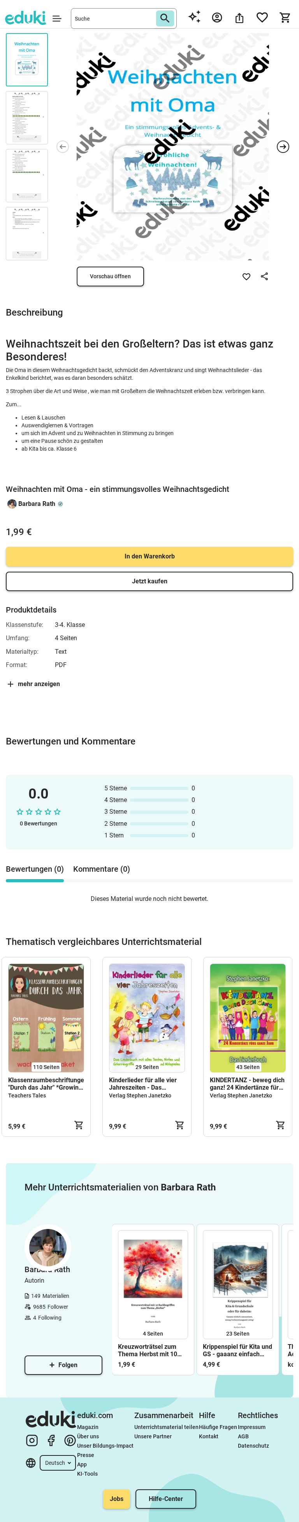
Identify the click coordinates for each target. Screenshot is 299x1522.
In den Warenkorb (150, 556)
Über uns (88, 1436)
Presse (85, 1455)
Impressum (252, 1427)
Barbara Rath (36, 503)
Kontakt (208, 1436)
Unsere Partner (153, 1436)
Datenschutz (253, 1446)
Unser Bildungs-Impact (105, 1446)
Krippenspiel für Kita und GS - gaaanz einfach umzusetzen (237, 1350)
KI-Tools (87, 1474)
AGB (243, 1436)
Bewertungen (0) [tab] (35, 869)
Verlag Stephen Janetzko (140, 1095)
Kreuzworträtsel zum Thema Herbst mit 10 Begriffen (147, 1350)
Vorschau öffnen (110, 276)
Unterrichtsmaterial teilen (166, 1427)
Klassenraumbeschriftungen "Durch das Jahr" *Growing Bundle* (46, 1083)
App (82, 1464)
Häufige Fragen (218, 1427)
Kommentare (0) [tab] (101, 869)
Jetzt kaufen (149, 581)
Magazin (87, 1427)
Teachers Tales (27, 1095)
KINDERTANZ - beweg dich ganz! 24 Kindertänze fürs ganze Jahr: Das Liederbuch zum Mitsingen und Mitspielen (247, 1083)
